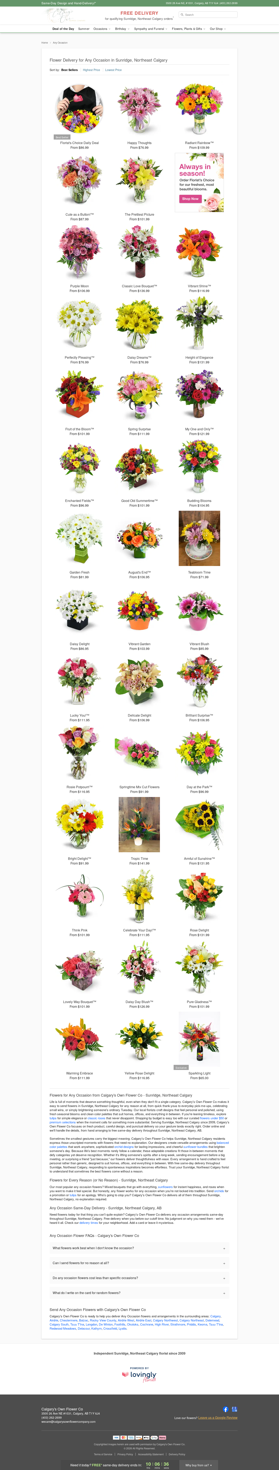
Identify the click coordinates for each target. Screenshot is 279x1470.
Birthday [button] (121, 29)
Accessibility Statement (151, 1454)
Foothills (119, 1324)
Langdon (91, 1324)
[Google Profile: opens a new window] (235, 1409)
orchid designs (124, 1146)
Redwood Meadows (63, 1328)
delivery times (88, 1222)
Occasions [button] (101, 29)
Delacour (84, 1328)
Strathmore (177, 1324)
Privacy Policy (125, 1454)
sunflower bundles (195, 1146)
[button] (268, 1452)
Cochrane (146, 1324)
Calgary (215, 1316)
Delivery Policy (177, 1454)
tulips (53, 1118)
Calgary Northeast (192, 1320)
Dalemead (212, 1320)
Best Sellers (69, 70)
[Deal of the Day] (199, 182)
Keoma (202, 1324)
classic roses (96, 1118)
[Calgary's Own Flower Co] (70, 16)
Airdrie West (126, 1320)
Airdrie (54, 1320)
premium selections (63, 1122)
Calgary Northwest (165, 1320)
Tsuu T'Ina (77, 1324)
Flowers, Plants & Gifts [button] (187, 29)
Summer (83, 29)
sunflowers (165, 1187)
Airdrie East (143, 1320)
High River (162, 1324)
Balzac (83, 1320)
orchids (219, 1191)
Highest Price (91, 70)
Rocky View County (103, 1320)
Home (44, 42)
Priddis (191, 1324)
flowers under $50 (212, 1118)
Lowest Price (113, 70)
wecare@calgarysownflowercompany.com (68, 1421)
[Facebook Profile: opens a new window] (226, 1409)
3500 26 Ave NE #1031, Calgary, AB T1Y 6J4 (70, 1413)
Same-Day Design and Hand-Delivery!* (68, 3)
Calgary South (59, 1324)
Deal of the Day (63, 29)
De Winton (106, 1324)
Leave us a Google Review (218, 1417)
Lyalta (122, 1328)
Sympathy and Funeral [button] (149, 29)
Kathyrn (96, 1328)
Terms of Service (103, 1454)
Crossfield (110, 1328)
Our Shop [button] (216, 29)
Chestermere (68, 1320)
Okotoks (132, 1324)
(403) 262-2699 (51, 1417)
